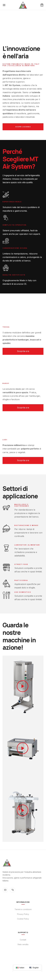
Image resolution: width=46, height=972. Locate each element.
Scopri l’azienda (23, 127)
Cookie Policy (23, 919)
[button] (23, 351)
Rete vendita (23, 944)
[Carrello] (41, 5)
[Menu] (4, 5)
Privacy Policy (23, 914)
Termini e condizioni (23, 909)
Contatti (23, 940)
